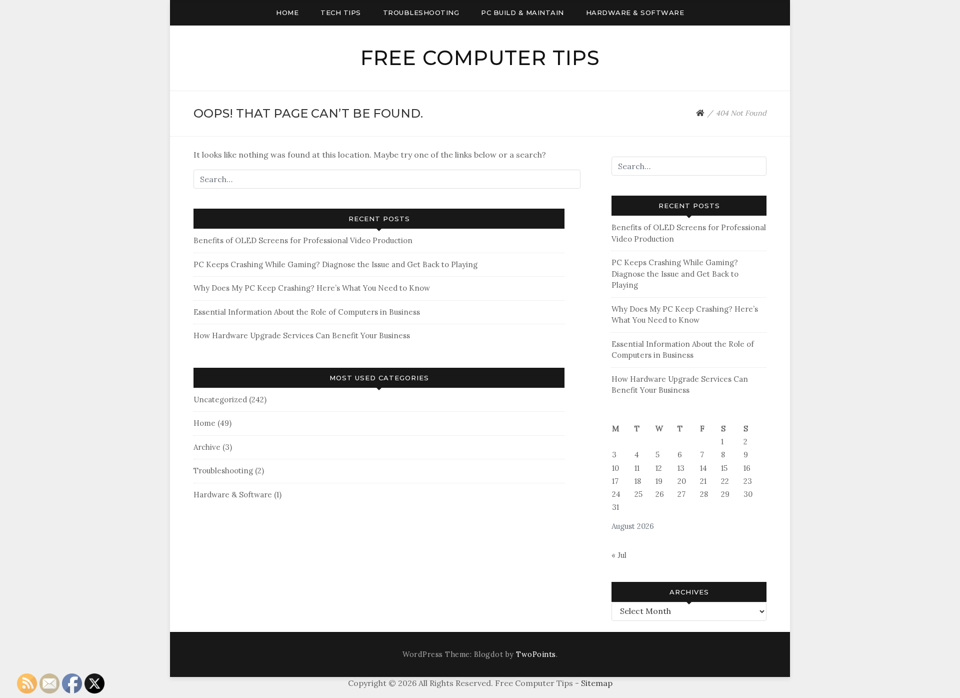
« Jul (619, 555)
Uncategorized (220, 399)
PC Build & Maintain (522, 13)
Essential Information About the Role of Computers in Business (307, 312)
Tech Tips (340, 13)
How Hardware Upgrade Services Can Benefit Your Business (302, 335)
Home (287, 13)
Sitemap (596, 683)
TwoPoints (536, 654)
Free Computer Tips (480, 58)
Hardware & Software (635, 13)
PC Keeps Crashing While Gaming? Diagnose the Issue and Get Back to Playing (336, 264)
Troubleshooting (421, 13)
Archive (207, 447)
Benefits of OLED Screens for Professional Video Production (303, 240)
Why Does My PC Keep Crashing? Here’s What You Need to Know (312, 288)
